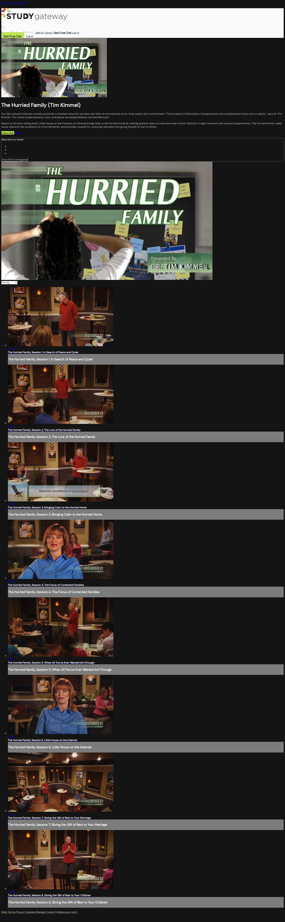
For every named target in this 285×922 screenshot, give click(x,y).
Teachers (16, 32)
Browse (5, 32)
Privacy (20, 912)
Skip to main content (13, 3)
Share (17, 133)
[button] (3, 27)
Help (4, 912)
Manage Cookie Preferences (53, 912)
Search (39, 32)
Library (48, 32)
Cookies (30, 912)
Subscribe (7, 133)
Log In (75, 32)
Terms (12, 912)
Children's (29, 32)
